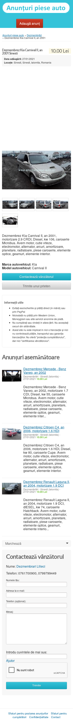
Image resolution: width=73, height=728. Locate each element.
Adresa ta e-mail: (15, 590)
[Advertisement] (36, 105)
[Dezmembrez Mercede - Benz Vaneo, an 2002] (11, 375)
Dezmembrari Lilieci (30, 566)
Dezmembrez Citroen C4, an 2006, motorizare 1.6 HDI (43, 429)
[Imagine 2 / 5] (27, 205)
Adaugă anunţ (29, 23)
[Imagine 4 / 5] (61, 205)
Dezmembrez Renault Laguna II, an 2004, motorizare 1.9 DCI (46, 483)
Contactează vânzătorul (36, 276)
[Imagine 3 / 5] (44, 205)
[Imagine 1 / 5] (36, 169)
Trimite (36, 685)
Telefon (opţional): (16, 601)
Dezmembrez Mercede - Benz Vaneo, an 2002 (44, 371)
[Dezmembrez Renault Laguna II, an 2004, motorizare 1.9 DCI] (11, 488)
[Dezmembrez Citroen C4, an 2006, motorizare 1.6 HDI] (11, 434)
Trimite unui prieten (36, 286)
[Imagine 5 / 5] (10, 221)
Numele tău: (12, 580)
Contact (55, 717)
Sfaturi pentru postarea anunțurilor (28, 713)
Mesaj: (9, 611)
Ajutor (10, 660)
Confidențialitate (38, 717)
